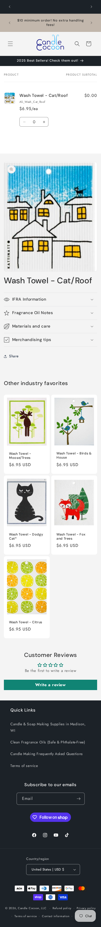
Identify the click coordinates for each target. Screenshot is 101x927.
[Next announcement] (91, 6)
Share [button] (14, 356)
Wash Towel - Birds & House (74, 455)
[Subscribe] (78, 799)
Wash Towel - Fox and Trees (71, 536)
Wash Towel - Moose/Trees (20, 455)
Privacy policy (86, 908)
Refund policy (62, 908)
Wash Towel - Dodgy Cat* (26, 536)
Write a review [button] (50, 685)
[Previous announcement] (9, 6)
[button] (10, 43)
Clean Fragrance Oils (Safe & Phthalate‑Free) (47, 742)
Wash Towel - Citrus (25, 622)
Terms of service (24, 765)
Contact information (55, 916)
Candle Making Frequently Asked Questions (46, 753)
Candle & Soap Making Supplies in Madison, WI (48, 727)
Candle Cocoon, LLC (32, 908)
